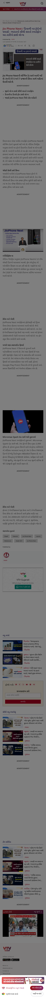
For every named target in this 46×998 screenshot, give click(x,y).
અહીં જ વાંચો (37, 994)
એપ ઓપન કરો (37, 988)
